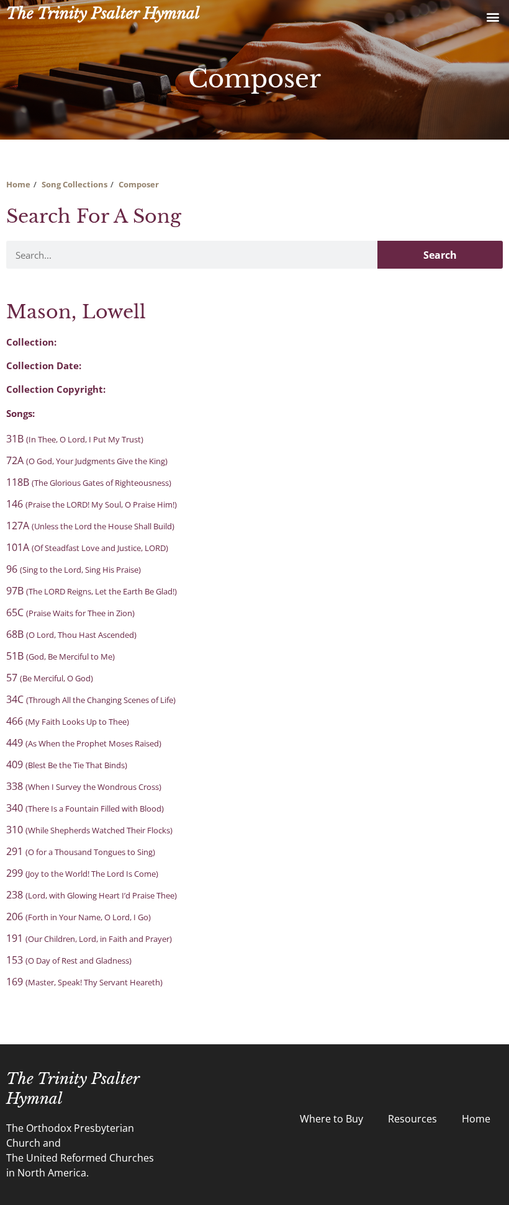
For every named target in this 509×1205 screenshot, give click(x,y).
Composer (139, 184)
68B (71, 634)
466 (67, 721)
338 (83, 786)
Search (440, 255)
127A (90, 525)
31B (74, 439)
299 (82, 873)
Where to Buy (331, 1119)
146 (91, 504)
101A (87, 547)
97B (91, 591)
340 (85, 808)
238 (91, 895)
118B (88, 482)
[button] (492, 16)
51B (60, 656)
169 (84, 981)
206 (78, 916)
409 (66, 764)
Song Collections (74, 184)
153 (69, 960)
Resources (412, 1119)
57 (49, 677)
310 (89, 829)
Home (18, 184)
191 (89, 938)
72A (87, 460)
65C (70, 612)
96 (73, 569)
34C (91, 699)
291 (80, 851)
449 (83, 743)
